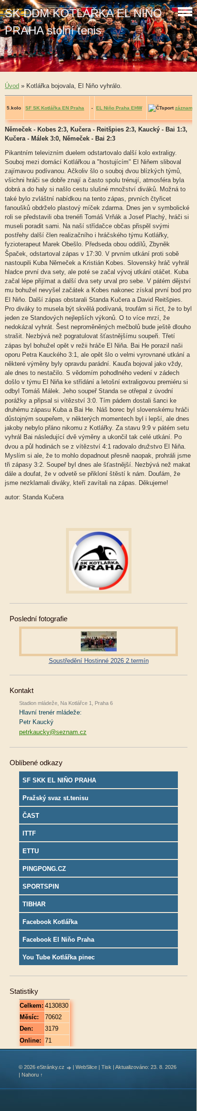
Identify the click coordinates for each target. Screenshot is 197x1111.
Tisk (106, 1067)
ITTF (29, 833)
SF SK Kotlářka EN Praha (54, 107)
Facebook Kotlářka (49, 921)
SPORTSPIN (40, 886)
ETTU (30, 851)
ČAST (30, 815)
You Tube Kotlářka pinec (58, 957)
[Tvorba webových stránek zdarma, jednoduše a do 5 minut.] (69, 1068)
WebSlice (86, 1067)
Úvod (12, 85)
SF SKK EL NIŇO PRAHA (59, 780)
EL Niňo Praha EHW (119, 107)
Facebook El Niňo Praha (58, 939)
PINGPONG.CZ (44, 868)
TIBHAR (33, 904)
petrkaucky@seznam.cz (53, 732)
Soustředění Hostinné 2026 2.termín (99, 660)
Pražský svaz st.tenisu (55, 798)
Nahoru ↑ (32, 1075)
